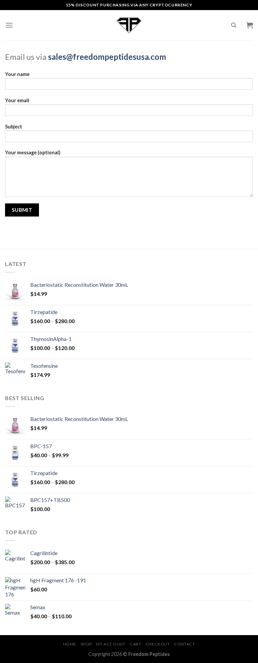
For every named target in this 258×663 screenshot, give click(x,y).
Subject (13, 126)
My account (110, 644)
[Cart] (249, 25)
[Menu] (9, 25)
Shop (86, 644)
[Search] (233, 25)
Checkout (157, 644)
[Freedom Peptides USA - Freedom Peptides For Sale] (129, 25)
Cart (135, 644)
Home (69, 644)
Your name (17, 74)
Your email (17, 100)
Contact (184, 644)
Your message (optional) (32, 152)
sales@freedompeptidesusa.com (107, 57)
